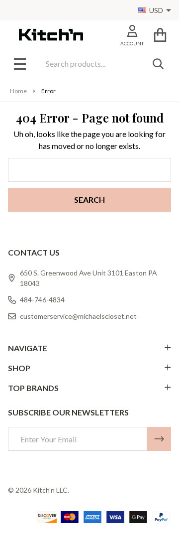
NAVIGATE (27, 348)
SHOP (19, 368)
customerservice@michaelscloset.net (78, 316)
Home (18, 91)
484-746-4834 (42, 299)
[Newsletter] (159, 439)
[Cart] (160, 34)
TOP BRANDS (33, 388)
